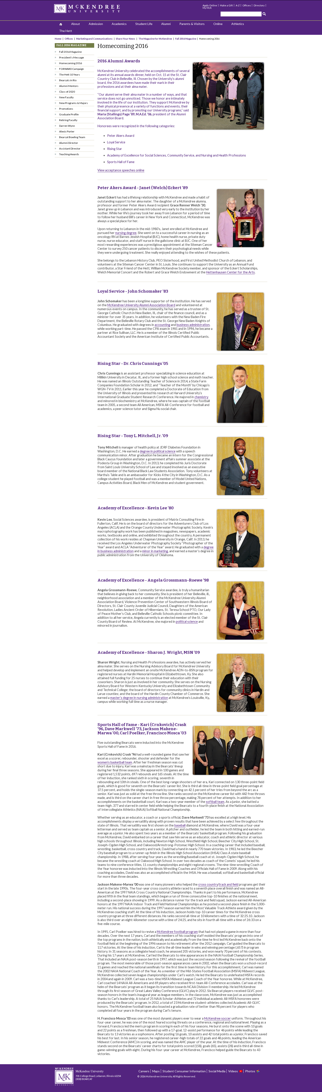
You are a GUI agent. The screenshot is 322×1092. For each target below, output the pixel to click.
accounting (162, 325)
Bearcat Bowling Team (72, 137)
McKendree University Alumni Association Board (141, 305)
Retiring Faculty (68, 120)
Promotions (66, 108)
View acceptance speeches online (120, 170)
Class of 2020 (67, 91)
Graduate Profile (69, 114)
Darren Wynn (67, 125)
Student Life (143, 24)
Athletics (237, 24)
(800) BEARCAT (84, 1079)
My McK (207, 7)
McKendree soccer (217, 1018)
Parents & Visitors (192, 24)
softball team (215, 802)
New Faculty (66, 97)
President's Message (71, 57)
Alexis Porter (66, 131)
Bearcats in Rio (67, 80)
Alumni (166, 24)
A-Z (238, 5)
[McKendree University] (92, 10)
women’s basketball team (114, 762)
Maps (156, 1071)
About (75, 24)
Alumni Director (68, 142)
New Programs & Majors (73, 103)
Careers (143, 1071)
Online (218, 24)
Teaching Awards (69, 154)
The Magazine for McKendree (155, 38)
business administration (193, 325)
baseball (180, 825)
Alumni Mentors (68, 85)
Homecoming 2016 (70, 63)
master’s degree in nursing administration (139, 698)
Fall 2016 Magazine (185, 38)
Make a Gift (226, 5)
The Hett (65, 31)
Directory (259, 5)
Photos (250, 1071)
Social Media (217, 1071)
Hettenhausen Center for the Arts (230, 272)
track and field (228, 884)
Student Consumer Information (184, 1071)
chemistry (201, 397)
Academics (119, 24)
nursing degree (125, 233)
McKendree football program (177, 932)
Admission (96, 24)
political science (187, 621)
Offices (246, 5)
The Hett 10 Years (69, 74)
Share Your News (125, 38)
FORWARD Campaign (71, 68)
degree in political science (157, 451)
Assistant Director (69, 148)
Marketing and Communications (94, 38)
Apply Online (210, 5)
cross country (208, 884)
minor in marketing (155, 551)
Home (58, 38)
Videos (233, 1071)
